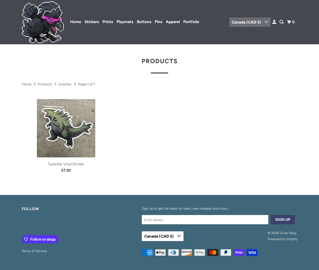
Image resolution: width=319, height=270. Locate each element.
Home (75, 21)
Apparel (173, 21)
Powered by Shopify (282, 239)
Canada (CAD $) (247, 22)
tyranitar (65, 84)
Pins (158, 21)
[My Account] (274, 22)
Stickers (92, 21)
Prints (108, 21)
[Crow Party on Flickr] (23, 224)
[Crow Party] (43, 22)
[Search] (282, 22)
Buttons (144, 21)
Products (45, 84)
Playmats (125, 21)
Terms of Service (34, 251)
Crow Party (288, 233)
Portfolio (191, 21)
